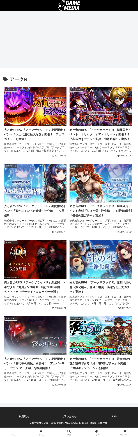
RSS (114, 416)
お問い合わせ (69, 416)
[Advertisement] (69, 40)
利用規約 (24, 416)
